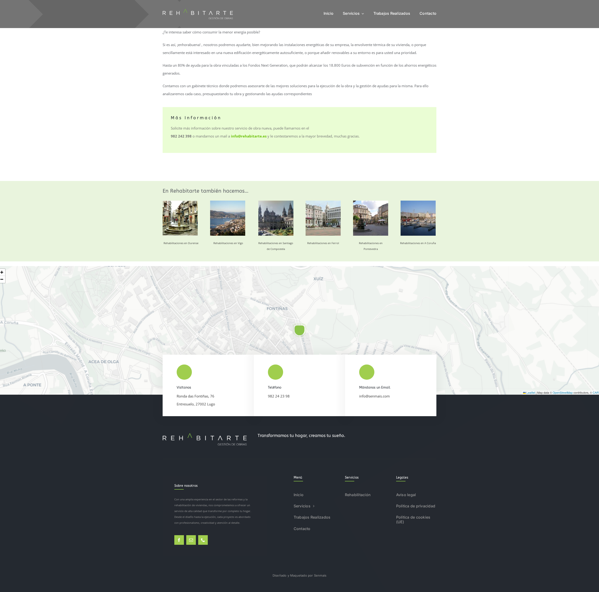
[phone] (203, 540)
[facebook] (179, 540)
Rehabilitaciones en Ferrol (323, 243)
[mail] (191, 540)
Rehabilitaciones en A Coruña (418, 243)
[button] (299, 330)
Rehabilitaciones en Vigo (228, 243)
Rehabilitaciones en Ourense (181, 243)
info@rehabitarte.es (249, 136)
